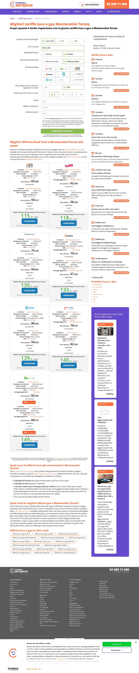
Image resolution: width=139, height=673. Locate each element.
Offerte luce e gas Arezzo (21, 553)
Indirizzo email (31, 112)
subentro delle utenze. (34, 159)
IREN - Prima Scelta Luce (33, 170)
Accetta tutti (117, 644)
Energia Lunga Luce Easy (72, 170)
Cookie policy (13, 619)
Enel (48, 68)
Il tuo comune (33, 47)
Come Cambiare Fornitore (47, 611)
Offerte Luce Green (75, 605)
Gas (76, 41)
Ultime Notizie (113, 11)
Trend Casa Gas (33, 406)
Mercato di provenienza (29, 60)
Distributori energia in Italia (47, 625)
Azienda (49, 54)
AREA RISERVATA (92, 5)
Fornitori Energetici (75, 579)
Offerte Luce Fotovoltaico (77, 607)
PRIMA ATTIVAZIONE (79, 80)
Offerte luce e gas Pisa (42, 553)
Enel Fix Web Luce (72, 312)
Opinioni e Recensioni (16, 625)
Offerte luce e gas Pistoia (20, 541)
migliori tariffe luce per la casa (44, 474)
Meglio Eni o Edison (75, 625)
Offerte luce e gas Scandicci (44, 534)
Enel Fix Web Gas (72, 333)
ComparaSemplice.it (16, 579)
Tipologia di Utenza (31, 52)
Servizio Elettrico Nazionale (107, 596)
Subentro (42, 601)
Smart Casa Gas (33, 331)
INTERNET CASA (33, 11)
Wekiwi (71, 584)
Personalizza (115, 650)
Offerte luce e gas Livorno (67, 549)
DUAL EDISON (76, 250)
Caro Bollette (43, 617)
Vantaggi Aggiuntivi (76, 270)
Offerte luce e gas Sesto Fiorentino (24, 538)
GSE (41, 623)
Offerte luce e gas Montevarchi (65, 553)
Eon (71, 592)
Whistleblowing (14, 608)
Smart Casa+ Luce (33, 312)
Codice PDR (43, 605)
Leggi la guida (121, 74)
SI (46, 87)
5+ (81, 94)
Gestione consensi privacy (17, 621)
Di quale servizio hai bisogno (27, 39)
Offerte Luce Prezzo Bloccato (78, 615)
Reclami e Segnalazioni (16, 623)
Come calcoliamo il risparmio (18, 604)
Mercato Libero (73, 61)
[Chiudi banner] (136, 642)
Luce (62, 41)
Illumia (95, 297)
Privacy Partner (14, 617)
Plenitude (63, 68)
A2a (48, 79)
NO (68, 87)
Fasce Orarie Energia (46, 619)
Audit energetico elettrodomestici (49, 621)
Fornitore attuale (31, 67)
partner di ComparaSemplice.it (61, 458)
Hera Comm (73, 598)
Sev (94, 302)
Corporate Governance (16, 602)
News (11, 631)
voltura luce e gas (74, 157)
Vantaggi (37, 392)
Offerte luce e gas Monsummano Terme (26, 545)
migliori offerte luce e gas (74, 149)
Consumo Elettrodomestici (106, 598)
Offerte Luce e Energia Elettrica (48, 582)
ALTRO (61, 80)
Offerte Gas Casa (45, 584)
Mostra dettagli (32, 669)
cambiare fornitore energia (24, 471)
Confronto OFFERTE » (63, 131)
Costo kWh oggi (44, 607)
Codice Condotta (14, 612)
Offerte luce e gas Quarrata (65, 541)
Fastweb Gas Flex (33, 258)
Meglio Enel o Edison (75, 623)
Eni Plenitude (97, 287)
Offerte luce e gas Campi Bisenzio (52, 538)
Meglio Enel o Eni (74, 621)
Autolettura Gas (44, 615)
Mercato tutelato (52, 61)
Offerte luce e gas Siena (45, 549)
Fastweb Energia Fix (33, 239)
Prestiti (65, 11)
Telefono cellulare (30, 106)
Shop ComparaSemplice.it (17, 627)
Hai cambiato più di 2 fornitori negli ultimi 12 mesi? (26, 87)
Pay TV (88, 11)
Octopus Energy (74, 582)
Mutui (99, 11)
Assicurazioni (51, 11)
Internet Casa (14, 582)
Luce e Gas (17, 11)
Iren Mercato (97, 294)
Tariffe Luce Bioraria (75, 609)
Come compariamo (45, 590)
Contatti (12, 606)
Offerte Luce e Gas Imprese (47, 586)
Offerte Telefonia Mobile (17, 590)
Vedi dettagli (31, 178)
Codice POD (43, 603)
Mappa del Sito (14, 629)
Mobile (77, 11)
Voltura (42, 599)
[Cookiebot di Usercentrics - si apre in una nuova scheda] (13, 669)
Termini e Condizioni (16, 610)
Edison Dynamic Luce (72, 240)
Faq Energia (102, 585)
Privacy (12, 615)
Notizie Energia (103, 581)
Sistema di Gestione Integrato (18, 600)
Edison (48, 74)
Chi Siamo (13, 598)
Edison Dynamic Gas (72, 261)
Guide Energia (103, 591)
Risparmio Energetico (46, 588)
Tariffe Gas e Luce (25, 18)
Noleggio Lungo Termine (17, 592)
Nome (36, 100)
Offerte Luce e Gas (45, 579)
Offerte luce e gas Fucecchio (68, 534)
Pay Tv (12, 596)
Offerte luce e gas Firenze (21, 534)
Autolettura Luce (44, 613)
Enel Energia (97, 285)
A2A (94, 299)
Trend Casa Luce (33, 382)
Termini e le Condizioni (66, 135)
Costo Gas (43, 609)
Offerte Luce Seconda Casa (77, 613)
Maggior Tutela (103, 587)
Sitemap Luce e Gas (105, 593)
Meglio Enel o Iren (75, 619)
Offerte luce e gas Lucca (42, 541)
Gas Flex (72, 190)
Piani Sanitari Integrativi (16, 594)
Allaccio (42, 597)
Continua (109, 394)
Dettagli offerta (75, 180)
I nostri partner (44, 592)
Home (12, 18)
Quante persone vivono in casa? (26, 93)
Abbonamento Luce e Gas (77, 611)
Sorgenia (77, 74)
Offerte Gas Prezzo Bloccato (77, 617)
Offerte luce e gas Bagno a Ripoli (55, 545)
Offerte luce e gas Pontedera (22, 549)
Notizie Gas (102, 583)
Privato (70, 54)
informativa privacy (54, 118)
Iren (77, 68)
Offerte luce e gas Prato (77, 538)
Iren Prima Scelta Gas (33, 188)
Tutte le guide (97, 277)
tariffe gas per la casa (22, 511)
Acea (63, 74)
